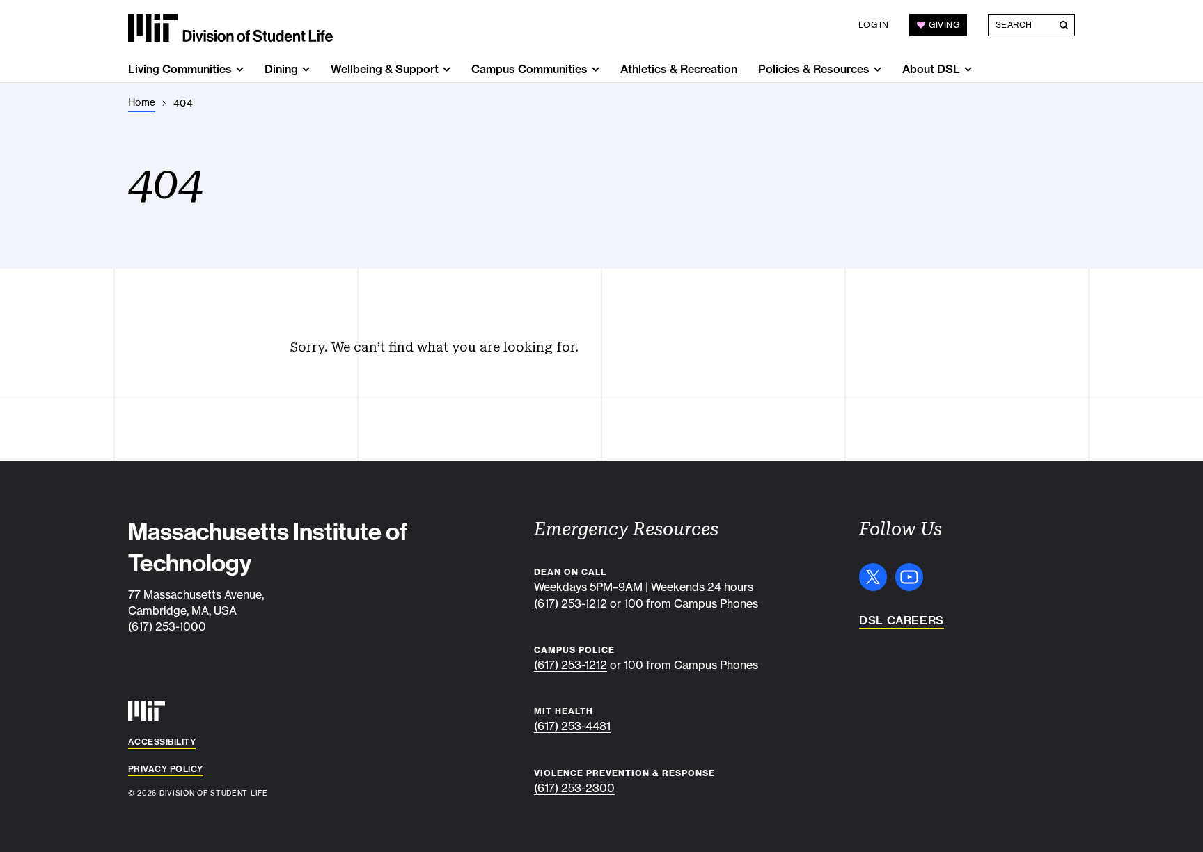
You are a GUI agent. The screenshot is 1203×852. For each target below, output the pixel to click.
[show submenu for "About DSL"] (968, 69)
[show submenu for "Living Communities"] (240, 69)
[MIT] (146, 711)
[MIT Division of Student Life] (230, 28)
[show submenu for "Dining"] (306, 69)
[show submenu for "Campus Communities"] (595, 69)
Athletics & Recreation (678, 69)
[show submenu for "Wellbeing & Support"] (446, 69)
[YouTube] (909, 577)
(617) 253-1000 (167, 626)
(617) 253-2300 (574, 788)
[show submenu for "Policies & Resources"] (877, 69)
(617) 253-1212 (570, 603)
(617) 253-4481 (572, 726)
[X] (873, 577)
